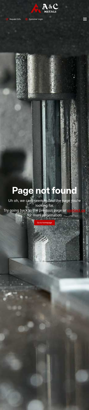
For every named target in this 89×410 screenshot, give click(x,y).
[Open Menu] (85, 19)
